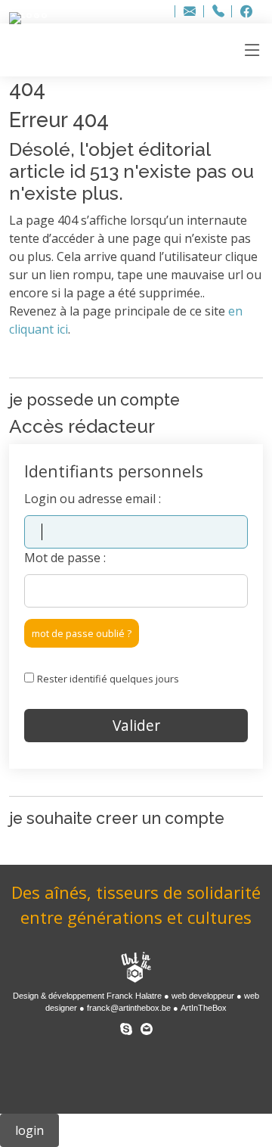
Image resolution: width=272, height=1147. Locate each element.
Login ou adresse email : (92, 498)
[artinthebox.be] (136, 969)
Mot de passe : (65, 557)
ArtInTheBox (204, 1007)
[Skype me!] (126, 1026)
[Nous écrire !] (147, 1026)
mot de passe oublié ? (81, 633)
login (29, 1130)
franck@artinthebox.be (129, 1007)
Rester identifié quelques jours (108, 678)
